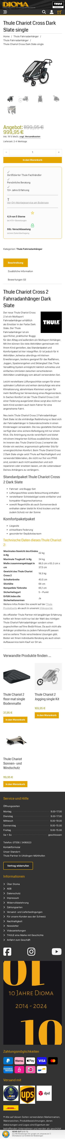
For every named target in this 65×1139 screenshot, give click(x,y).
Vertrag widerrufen (18, 865)
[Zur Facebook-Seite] (7, 951)
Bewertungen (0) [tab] (17, 279)
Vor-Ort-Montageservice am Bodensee (28, 202)
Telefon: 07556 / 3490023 (17, 842)
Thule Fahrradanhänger (26, 36)
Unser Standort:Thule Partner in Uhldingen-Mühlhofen (24, 853)
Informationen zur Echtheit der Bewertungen (27, 1136)
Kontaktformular (11, 847)
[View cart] (59, 12)
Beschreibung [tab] (15, 262)
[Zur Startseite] (32, 4)
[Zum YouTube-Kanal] (57, 951)
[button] (5, 1133)
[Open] (5, 12)
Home (6, 36)
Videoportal (46, 608)
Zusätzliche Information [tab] (20, 271)
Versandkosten (32, 136)
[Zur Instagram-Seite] (31, 951)
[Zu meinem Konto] (51, 12)
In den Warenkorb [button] (15, 719)
